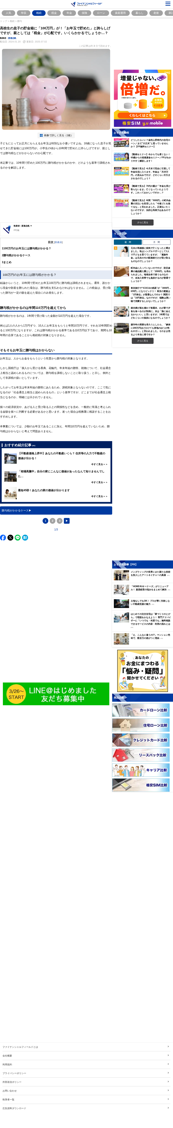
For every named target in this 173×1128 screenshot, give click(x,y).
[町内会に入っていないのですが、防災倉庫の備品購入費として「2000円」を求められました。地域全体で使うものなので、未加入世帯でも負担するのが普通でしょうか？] (121, 271)
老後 (156, 12)
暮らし (139, 12)
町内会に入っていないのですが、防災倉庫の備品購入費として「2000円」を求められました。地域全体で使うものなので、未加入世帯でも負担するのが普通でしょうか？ (151, 274)
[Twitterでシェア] (10, 538)
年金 (69, 12)
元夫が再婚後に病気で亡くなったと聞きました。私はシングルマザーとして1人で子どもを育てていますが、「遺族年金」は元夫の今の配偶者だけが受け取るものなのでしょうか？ (150, 254)
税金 (54, 12)
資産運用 (120, 12)
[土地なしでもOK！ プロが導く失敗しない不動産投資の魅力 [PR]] (143, 607)
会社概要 (7, 1056)
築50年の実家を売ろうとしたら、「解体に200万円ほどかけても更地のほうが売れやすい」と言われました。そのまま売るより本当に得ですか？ (150, 329)
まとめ (6, 262)
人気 (8, 12)
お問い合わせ (10, 1091)
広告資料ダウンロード (14, 1108)
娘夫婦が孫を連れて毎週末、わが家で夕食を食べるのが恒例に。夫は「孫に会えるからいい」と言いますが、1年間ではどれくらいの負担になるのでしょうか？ (150, 313)
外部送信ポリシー (12, 1082)
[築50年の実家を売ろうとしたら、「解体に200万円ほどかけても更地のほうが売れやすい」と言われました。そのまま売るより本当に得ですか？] (121, 328)
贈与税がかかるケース (16, 255)
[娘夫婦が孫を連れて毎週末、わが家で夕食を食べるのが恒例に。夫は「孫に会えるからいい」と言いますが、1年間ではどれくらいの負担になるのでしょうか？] (121, 311)
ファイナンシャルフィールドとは (20, 1047)
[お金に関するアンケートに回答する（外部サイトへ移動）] (142, 671)
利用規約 (7, 1064)
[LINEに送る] (18, 538)
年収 (23, 12)
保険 (84, 12)
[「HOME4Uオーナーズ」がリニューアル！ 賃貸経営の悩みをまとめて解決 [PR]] (143, 594)
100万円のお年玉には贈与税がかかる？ (26, 248)
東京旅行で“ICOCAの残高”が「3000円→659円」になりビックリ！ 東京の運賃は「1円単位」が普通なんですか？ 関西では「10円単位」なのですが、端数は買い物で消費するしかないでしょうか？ (151, 294)
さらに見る (142, 222)
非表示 (58, 242)
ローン (101, 12)
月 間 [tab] (156, 242)
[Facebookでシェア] (3, 538)
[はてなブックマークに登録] (25, 538)
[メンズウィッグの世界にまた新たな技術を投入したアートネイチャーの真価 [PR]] (143, 579)
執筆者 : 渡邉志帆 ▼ (23, 226)
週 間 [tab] (128, 242)
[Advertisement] (56, 196)
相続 (39, 12)
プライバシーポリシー (14, 1073)
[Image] (56, 694)
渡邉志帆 (12, 38)
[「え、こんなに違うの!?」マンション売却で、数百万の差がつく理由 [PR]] (143, 644)
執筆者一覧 (8, 1099)
